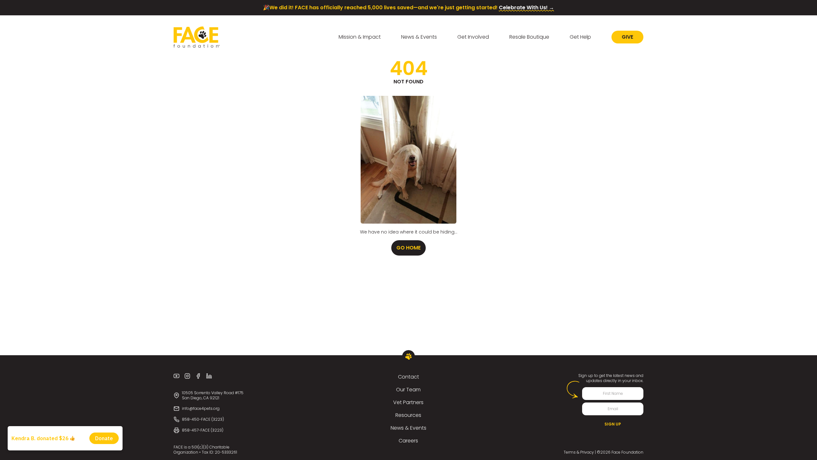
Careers (408, 440)
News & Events (419, 37)
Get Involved (473, 37)
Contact (408, 376)
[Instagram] (187, 376)
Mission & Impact (360, 37)
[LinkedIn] (209, 376)
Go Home (408, 247)
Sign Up (612, 424)
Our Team (408, 389)
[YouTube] (176, 376)
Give (627, 37)
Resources (408, 415)
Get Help (580, 37)
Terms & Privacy (579, 452)
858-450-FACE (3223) (203, 419)
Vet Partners (408, 402)
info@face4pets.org (201, 408)
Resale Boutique (529, 37)
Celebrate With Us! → (526, 7)
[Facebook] (198, 376)
